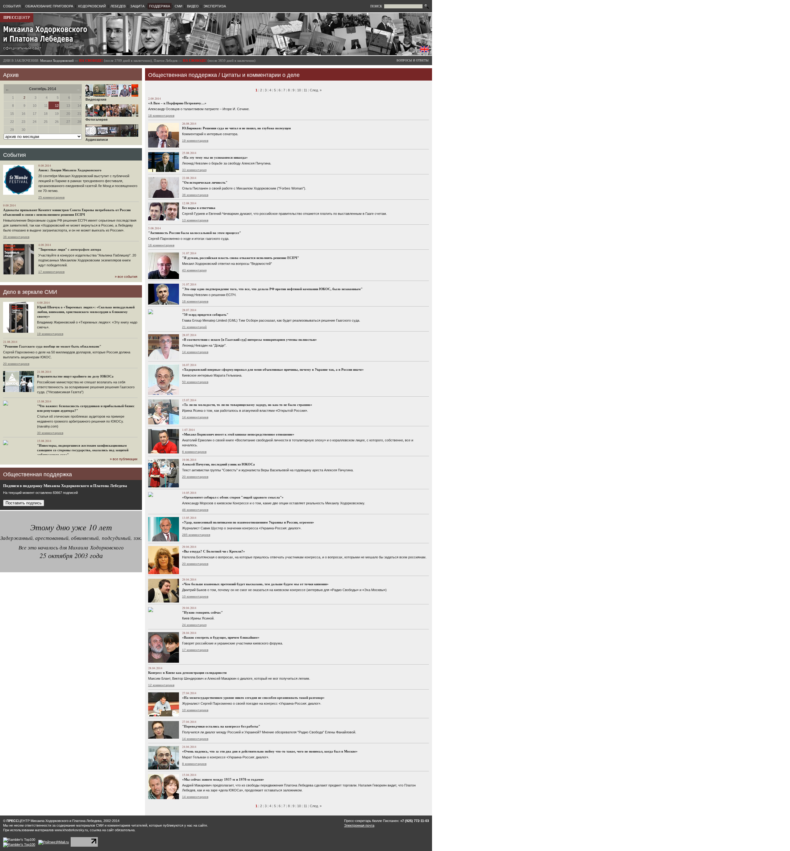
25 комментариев (51, 197)
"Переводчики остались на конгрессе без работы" (221, 726)
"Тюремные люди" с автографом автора (69, 249)
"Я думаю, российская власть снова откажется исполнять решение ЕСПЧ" (240, 258)
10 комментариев (195, 596)
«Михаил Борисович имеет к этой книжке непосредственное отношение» (238, 434)
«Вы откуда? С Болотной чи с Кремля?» (213, 551)
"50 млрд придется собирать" (205, 314)
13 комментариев (195, 220)
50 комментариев (195, 382)
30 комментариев (50, 433)
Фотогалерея (96, 119)
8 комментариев (194, 763)
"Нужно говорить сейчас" (202, 612)
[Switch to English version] (424, 51)
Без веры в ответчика (198, 208)
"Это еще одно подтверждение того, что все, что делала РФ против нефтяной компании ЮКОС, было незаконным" (272, 289)
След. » (316, 90)
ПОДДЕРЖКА (159, 6)
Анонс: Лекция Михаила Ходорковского (70, 170)
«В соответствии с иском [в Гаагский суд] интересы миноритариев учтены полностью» (249, 339)
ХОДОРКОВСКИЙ (92, 6)
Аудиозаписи (96, 139)
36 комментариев (16, 237)
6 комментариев (194, 451)
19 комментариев (50, 334)
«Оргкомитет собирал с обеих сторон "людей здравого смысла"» (233, 497)
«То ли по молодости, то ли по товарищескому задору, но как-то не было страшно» (247, 405)
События (14, 155)
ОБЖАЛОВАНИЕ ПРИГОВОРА (49, 6)
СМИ (178, 6)
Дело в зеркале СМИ (30, 292)
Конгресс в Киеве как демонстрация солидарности (187, 672)
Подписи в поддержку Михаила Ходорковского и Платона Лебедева (65, 485)
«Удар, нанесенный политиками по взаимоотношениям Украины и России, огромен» (248, 522)
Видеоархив (95, 99)
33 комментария (194, 170)
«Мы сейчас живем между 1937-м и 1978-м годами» (223, 779)
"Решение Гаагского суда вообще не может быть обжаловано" (52, 346)
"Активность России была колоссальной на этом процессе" (194, 233)
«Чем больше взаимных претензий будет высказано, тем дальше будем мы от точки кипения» (255, 584)
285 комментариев (196, 534)
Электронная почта (359, 825)
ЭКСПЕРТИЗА (214, 6)
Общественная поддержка (182, 75)
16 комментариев (161, 245)
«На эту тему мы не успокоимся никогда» (215, 157)
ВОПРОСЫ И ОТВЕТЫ (413, 60)
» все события (126, 276)
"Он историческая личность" (204, 182)
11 (305, 90)
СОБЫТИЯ (12, 6)
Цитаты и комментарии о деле (261, 75)
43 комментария (194, 270)
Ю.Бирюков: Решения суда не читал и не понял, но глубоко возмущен (236, 128)
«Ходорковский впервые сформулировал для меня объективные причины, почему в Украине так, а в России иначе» (273, 369)
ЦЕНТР (16, 17)
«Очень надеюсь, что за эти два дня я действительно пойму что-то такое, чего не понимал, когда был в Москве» (270, 751)
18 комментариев (161, 115)
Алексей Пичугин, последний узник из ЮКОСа (218, 464)
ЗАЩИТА (137, 6)
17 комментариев (51, 271)
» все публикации (123, 459)
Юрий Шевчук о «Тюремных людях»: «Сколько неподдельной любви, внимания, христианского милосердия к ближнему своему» (86, 311)
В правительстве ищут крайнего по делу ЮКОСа (75, 376)
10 (299, 90)
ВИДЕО (193, 6)
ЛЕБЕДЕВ (118, 6)
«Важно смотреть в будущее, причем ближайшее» (221, 637)
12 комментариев (161, 685)
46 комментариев (195, 509)
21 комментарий (194, 327)
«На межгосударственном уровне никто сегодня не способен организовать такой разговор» (253, 697)
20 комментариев (16, 363)
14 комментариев (195, 352)
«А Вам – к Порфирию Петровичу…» (177, 103)
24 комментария (194, 625)
